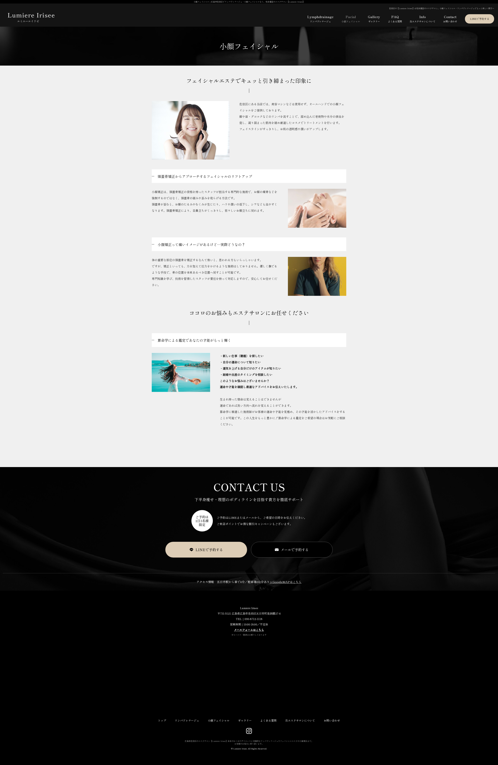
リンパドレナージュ (187, 720)
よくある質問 (268, 720)
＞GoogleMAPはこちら (286, 582)
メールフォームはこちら (249, 630)
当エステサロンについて (300, 720)
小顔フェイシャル (219, 720)
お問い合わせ (332, 720)
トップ (162, 720)
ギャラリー (245, 720)
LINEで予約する (479, 19)
